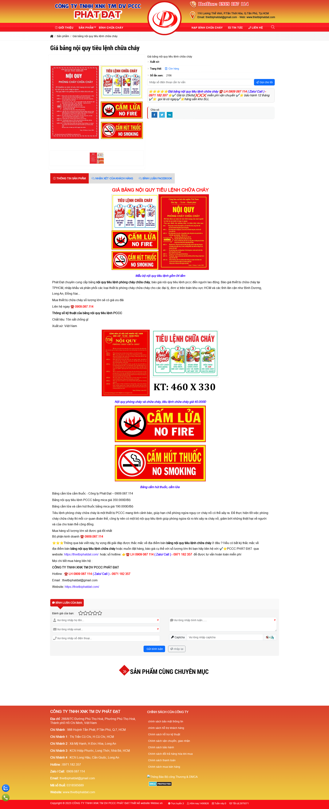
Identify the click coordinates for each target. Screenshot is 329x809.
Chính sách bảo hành (161, 747)
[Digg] (169, 115)
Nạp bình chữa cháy (207, 27)
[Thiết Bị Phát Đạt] (164, 18)
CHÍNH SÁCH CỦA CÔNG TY (167, 712)
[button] (273, 27)
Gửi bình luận (154, 648)
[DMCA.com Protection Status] (160, 785)
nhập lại (178, 648)
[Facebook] (154, 115)
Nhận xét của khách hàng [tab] (114, 178)
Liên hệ (257, 27)
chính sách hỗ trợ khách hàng (166, 727)
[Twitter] (162, 115)
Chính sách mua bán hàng (164, 766)
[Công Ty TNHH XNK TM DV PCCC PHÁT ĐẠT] (98, 20)
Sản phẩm (86, 27)
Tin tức (237, 27)
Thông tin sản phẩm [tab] (71, 178)
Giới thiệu (65, 27)
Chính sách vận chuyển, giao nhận (169, 740)
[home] (51, 36)
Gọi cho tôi (266, 82)
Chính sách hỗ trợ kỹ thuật (164, 734)
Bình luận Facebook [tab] (157, 178)
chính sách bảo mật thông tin (165, 721)
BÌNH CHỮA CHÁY (111, 27)
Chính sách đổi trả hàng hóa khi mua (170, 753)
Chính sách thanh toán (162, 760)
